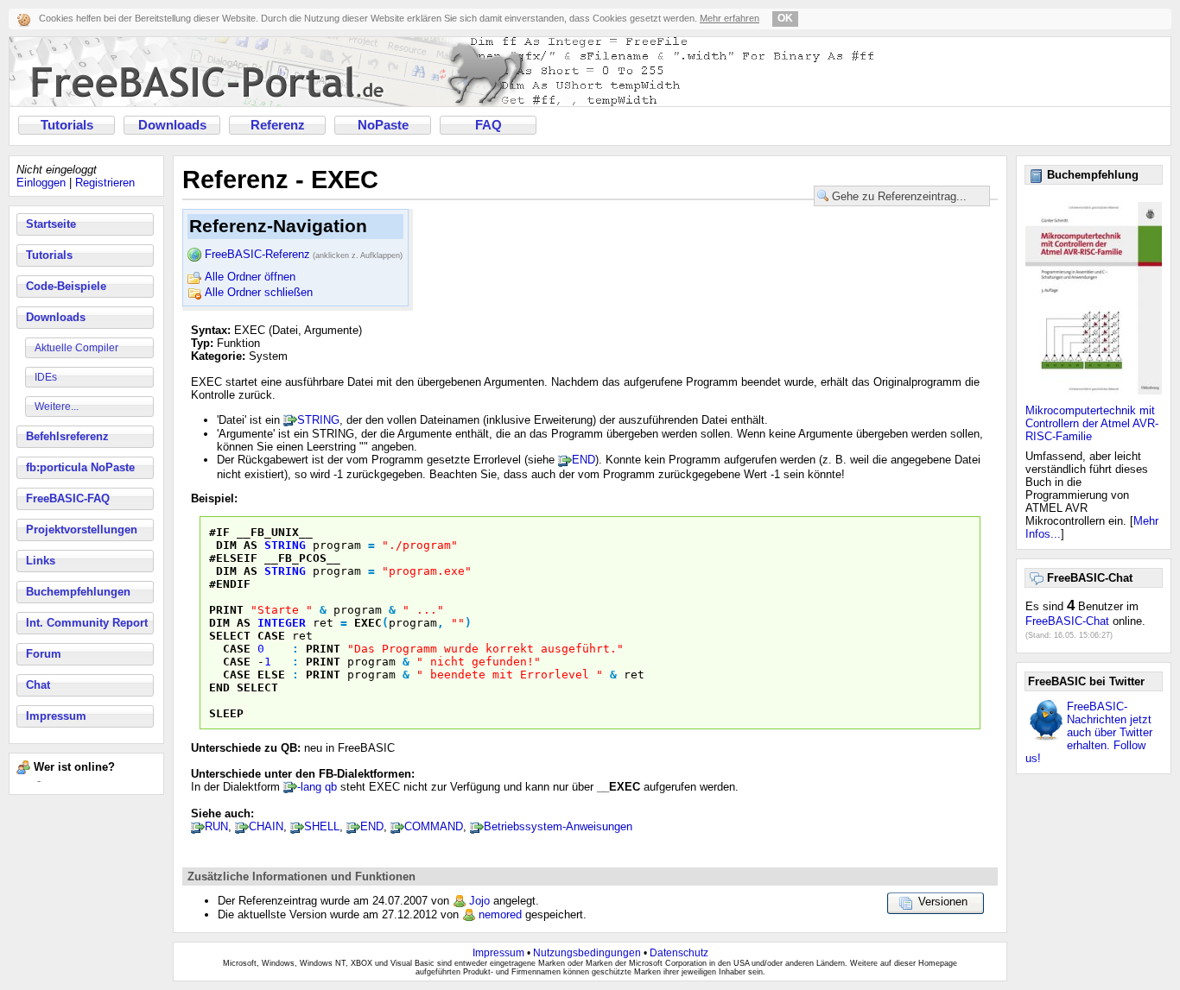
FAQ (488, 125)
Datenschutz (679, 953)
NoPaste (383, 125)
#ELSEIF (233, 558)
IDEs (46, 377)
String (285, 545)
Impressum (56, 715)
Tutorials (67, 125)
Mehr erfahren (729, 18)
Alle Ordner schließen (259, 292)
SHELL (321, 826)
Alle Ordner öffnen (250, 276)
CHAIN (266, 826)
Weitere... (57, 406)
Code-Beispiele (66, 286)
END (583, 459)
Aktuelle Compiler (76, 348)
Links (40, 560)
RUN (216, 826)
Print (226, 609)
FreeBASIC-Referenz (304, 254)
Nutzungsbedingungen (587, 953)
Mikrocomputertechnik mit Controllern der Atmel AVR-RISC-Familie (1091, 423)
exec (368, 622)
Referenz (278, 125)
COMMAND (433, 826)
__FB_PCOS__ (302, 558)
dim (219, 622)
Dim (226, 545)
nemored (500, 914)
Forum (43, 653)
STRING (318, 419)
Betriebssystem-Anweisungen (558, 826)
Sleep (226, 713)
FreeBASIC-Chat (1067, 621)
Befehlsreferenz (67, 436)
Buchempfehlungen (78, 591)
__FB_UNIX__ (275, 532)
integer (281, 622)
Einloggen (41, 182)
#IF (219, 532)
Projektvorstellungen (81, 529)
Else (271, 674)
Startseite (51, 224)
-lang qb (317, 786)
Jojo (479, 900)
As (250, 545)
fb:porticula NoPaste (80, 467)
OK (785, 18)
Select (230, 635)
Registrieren (105, 182)
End (219, 687)
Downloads (172, 125)
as (244, 622)
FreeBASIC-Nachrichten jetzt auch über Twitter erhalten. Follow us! (1088, 732)
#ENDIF (230, 583)
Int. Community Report (87, 622)
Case (271, 635)
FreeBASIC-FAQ (68, 498)
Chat (38, 684)
